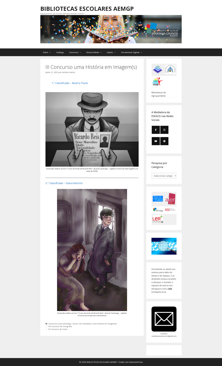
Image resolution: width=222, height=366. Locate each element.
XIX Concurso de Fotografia (60, 326)
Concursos (52, 323)
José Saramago (64, 323)
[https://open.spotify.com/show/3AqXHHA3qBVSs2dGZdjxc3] (164, 141)
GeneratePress (136, 362)
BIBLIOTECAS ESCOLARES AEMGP (87, 8)
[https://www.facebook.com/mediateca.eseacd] (156, 130)
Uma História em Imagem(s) (105, 323)
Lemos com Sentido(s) (82, 323)
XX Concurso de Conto (57, 329)
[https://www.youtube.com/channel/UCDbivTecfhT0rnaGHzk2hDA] (156, 141)
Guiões (110, 52)
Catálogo (60, 52)
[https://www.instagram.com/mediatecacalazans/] (164, 130)
